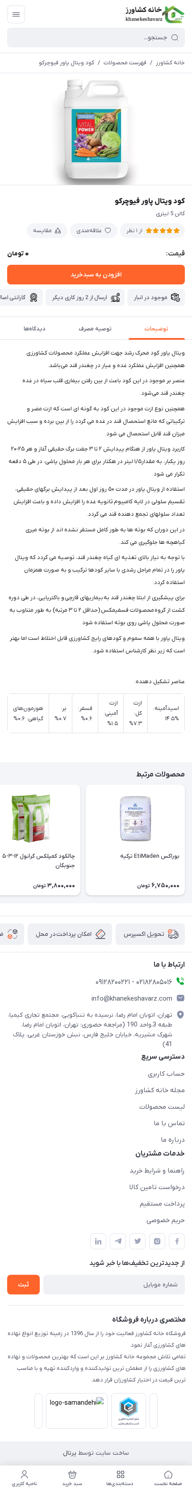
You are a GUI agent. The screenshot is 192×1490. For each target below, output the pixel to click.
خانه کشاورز (170, 63)
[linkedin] (98, 1241)
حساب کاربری (166, 1073)
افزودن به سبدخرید (96, 275)
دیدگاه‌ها (35, 329)
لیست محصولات (162, 1106)
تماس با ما (169, 1123)
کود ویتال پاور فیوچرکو (66, 63)
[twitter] (137, 1241)
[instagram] (157, 1241)
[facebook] (177, 1241)
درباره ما (173, 1139)
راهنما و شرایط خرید (157, 1170)
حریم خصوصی (165, 1220)
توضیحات (156, 329)
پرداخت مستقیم (162, 1203)
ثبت (23, 1285)
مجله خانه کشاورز (160, 1090)
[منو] (16, 14)
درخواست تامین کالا (157, 1187)
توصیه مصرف (95, 329)
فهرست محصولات (125, 63)
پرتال (69, 1453)
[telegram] (118, 1241)
